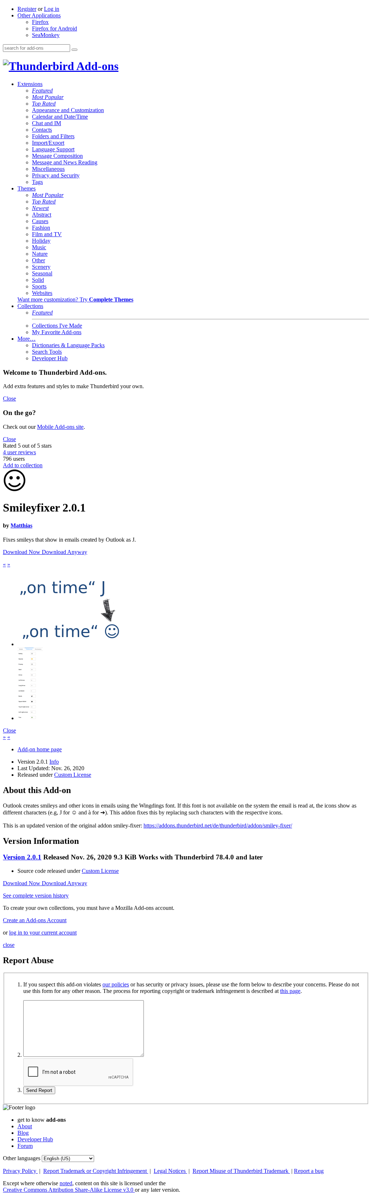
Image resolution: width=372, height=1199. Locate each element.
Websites (42, 293)
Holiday (41, 241)
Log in (51, 9)
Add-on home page (39, 749)
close (9, 945)
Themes (26, 188)
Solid (38, 280)
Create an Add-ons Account (34, 920)
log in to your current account (43, 932)
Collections (30, 306)
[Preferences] (30, 718)
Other (38, 260)
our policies (115, 984)
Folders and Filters (53, 136)
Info (54, 762)
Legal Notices (170, 1171)
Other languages (21, 1158)
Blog (23, 1133)
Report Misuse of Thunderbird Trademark (241, 1171)
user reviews (19, 452)
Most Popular (48, 97)
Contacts (42, 130)
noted (66, 1183)
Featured (42, 90)
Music (39, 247)
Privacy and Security (56, 175)
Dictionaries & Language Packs (68, 345)
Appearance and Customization (68, 110)
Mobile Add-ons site (60, 427)
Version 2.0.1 (22, 857)
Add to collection (23, 465)
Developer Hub (50, 358)
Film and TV (47, 234)
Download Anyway (64, 552)
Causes (40, 221)
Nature (40, 254)
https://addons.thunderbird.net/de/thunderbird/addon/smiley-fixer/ (217, 825)
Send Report (39, 1090)
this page (290, 991)
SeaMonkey (46, 35)
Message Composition (57, 156)
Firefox (40, 22)
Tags (37, 182)
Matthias (21, 525)
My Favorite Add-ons (56, 332)
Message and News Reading (64, 162)
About (24, 1126)
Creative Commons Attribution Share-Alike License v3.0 (69, 1190)
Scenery (41, 267)
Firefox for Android (54, 28)
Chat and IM (46, 123)
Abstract (41, 215)
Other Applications (39, 15)
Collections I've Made (57, 326)
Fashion (41, 228)
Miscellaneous (48, 169)
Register (26, 9)
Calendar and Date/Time (60, 117)
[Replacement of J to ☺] (70, 644)
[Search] (74, 50)
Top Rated (44, 103)
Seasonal (42, 273)
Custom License (72, 775)
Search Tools (47, 352)
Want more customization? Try (75, 299)
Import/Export (48, 143)
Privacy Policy (20, 1171)
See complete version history (36, 895)
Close (9, 398)
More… (26, 339)
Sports (39, 286)
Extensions (30, 84)
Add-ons (96, 66)
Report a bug (309, 1171)
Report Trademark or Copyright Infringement (95, 1171)
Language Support (53, 149)
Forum (25, 1146)
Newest (40, 208)
